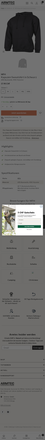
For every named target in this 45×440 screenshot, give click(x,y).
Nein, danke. (29, 229)
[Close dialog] (41, 206)
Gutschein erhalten (29, 226)
